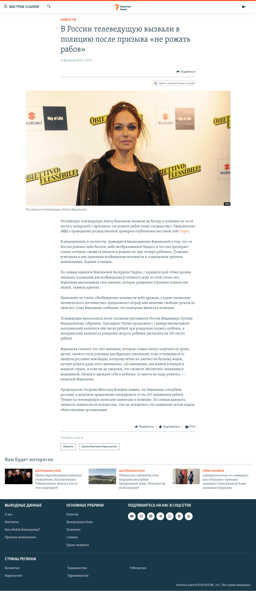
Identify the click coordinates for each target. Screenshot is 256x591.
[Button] (185, 71)
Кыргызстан (13, 575)
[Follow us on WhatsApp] (170, 516)
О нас (9, 514)
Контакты (12, 522)
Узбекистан (138, 568)
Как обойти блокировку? (22, 529)
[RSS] (188, 516)
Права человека (213, 471)
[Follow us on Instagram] (141, 516)
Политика (73, 529)
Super (184, 231)
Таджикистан (77, 568)
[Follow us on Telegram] (160, 516)
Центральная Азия (48, 471)
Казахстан (12, 568)
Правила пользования (20, 537)
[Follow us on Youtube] (132, 516)
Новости (68, 20)
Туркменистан (78, 575)
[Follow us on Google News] (179, 516)
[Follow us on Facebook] (151, 516)
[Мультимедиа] (244, 7)
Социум (72, 537)
